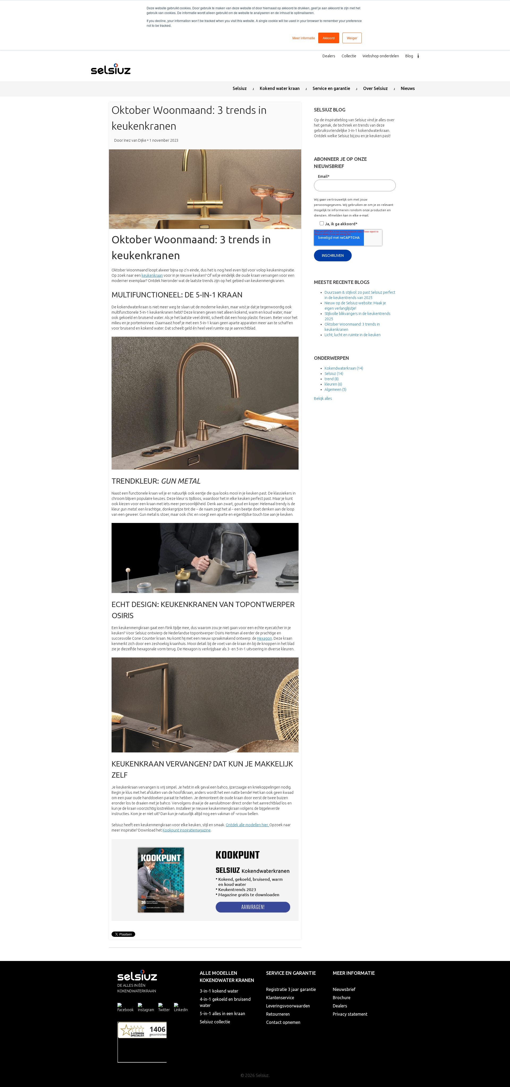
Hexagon (264, 638)
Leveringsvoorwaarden (288, 1005)
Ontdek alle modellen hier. (247, 825)
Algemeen (335, 389)
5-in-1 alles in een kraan (222, 1013)
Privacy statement (350, 1014)
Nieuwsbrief (344, 989)
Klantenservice (280, 997)
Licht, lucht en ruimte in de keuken (353, 335)
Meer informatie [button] (303, 38)
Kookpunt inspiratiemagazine (187, 830)
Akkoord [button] (329, 38)
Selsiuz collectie (215, 1021)
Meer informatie (354, 973)
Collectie (349, 56)
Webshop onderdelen (381, 56)
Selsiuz (334, 373)
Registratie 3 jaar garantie (291, 989)
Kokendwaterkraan (344, 368)
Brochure (341, 997)
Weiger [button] (352, 38)
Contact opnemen (283, 1022)
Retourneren (278, 1014)
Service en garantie (291, 973)
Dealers (328, 56)
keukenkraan (152, 275)
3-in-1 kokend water (219, 991)
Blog (409, 56)
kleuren (333, 384)
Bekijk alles (323, 398)
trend (332, 379)
